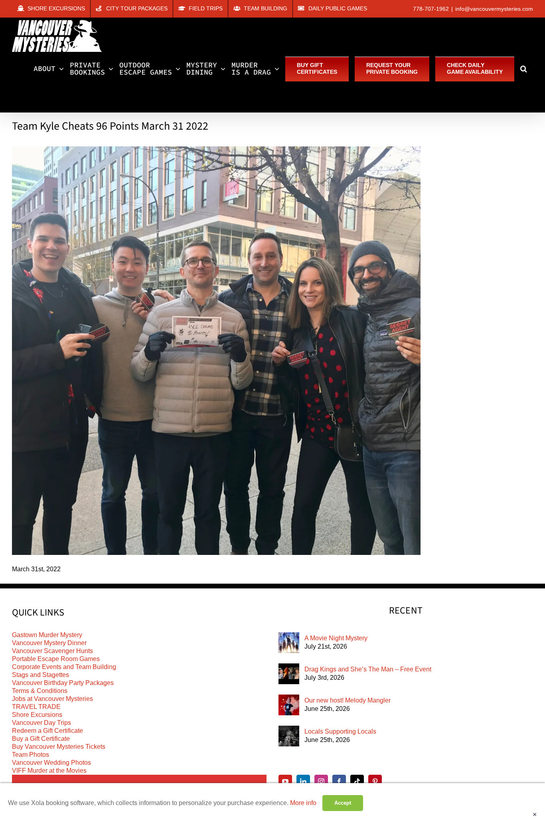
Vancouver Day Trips (41, 722)
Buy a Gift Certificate (41, 738)
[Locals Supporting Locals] (288, 736)
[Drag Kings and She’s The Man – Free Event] (288, 673)
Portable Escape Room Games (56, 658)
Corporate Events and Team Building (64, 666)
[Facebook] (339, 781)
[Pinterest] (375, 781)
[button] (523, 68)
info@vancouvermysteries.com (494, 9)
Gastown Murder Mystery (47, 635)
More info (303, 802)
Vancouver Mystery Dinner (49, 642)
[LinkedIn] (303, 781)
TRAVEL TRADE (36, 706)
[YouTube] (285, 781)
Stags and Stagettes (40, 674)
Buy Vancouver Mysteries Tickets (58, 746)
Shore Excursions (37, 714)
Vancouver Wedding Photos (51, 762)
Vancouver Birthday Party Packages (63, 682)
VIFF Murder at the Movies (49, 770)
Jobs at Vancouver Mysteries (52, 698)
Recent (406, 611)
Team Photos (30, 754)
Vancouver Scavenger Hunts (52, 650)
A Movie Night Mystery (335, 638)
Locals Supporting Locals (340, 731)
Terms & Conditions (39, 690)
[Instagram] (321, 781)
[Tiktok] (357, 781)
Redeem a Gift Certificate (47, 730)
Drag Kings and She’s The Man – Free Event (367, 669)
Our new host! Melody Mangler (347, 700)
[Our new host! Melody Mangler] (288, 705)
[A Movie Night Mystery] (288, 642)
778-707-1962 (431, 9)
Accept (342, 803)
